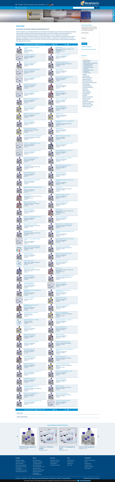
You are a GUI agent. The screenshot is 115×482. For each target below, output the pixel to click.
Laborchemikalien (19, 463)
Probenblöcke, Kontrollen (21, 470)
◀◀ (53, 44)
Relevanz (32, 44)
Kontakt (59, 478)
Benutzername (85, 32)
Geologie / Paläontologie (38, 470)
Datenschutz (53, 478)
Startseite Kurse (70, 460)
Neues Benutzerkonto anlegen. (88, 49)
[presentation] (17, 436)
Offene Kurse (70, 461)
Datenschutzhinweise (85, 480)
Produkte (20, 4)
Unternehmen (41, 4)
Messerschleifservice (37, 471)
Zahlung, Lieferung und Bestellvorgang (40, 478)
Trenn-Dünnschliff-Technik (38, 466)
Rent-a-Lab (69, 465)
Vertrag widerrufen (66, 478)
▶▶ (68, 44)
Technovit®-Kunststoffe (21, 465)
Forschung (30, 4)
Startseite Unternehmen (90, 460)
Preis (44, 44)
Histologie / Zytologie (20, 461)
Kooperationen (88, 463)
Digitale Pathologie (37, 465)
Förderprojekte (53, 463)
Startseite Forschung (54, 460)
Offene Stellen (88, 468)
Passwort (83, 38)
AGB (29, 478)
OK (78, 480)
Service (25, 4)
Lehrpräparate (19, 468)
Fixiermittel (24, 8)
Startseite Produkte (20, 460)
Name (40, 44)
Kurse (35, 4)
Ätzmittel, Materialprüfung (21, 471)
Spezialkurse (70, 463)
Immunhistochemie (37, 463)
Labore (86, 461)
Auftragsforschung (54, 461)
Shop (47, 4)
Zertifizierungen (88, 465)
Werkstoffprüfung (37, 468)
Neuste (36, 44)
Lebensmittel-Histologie (21, 466)
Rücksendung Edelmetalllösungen (37, 474)
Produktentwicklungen (55, 465)
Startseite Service (37, 460)
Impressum (18, 478)
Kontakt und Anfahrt (89, 466)
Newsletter (24, 478)
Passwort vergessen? (86, 46)
